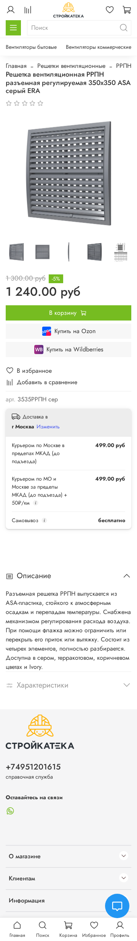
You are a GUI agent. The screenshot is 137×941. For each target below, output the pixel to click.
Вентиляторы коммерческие (98, 47)
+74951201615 (33, 767)
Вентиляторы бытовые (31, 47)
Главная (16, 65)
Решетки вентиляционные (71, 65)
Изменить (48, 426)
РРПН (123, 65)
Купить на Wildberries (74, 349)
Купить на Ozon (75, 331)
